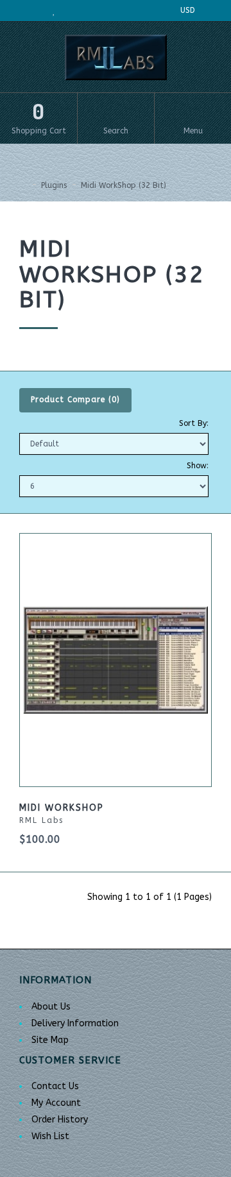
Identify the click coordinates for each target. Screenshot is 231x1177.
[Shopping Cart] (74, 10)
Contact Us (55, 1086)
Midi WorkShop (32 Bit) (123, 185)
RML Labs (41, 820)
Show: (198, 465)
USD (189, 10)
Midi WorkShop (61, 807)
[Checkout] (97, 10)
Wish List (50, 1136)
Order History (59, 1119)
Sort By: (194, 423)
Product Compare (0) (75, 399)
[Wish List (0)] (54, 10)
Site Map (50, 1040)
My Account (56, 1102)
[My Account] (29, 10)
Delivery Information (75, 1023)
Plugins (54, 185)
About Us (51, 1006)
